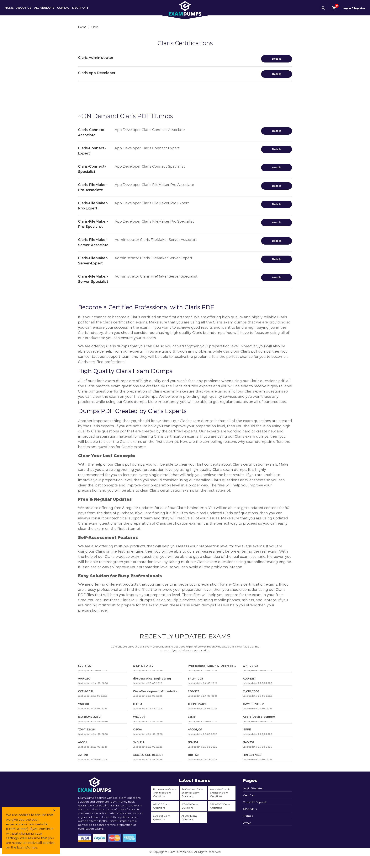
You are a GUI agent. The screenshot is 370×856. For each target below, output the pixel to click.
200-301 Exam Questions (161, 817)
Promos (248, 815)
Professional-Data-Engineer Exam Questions (192, 793)
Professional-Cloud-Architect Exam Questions (164, 793)
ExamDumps (177, 852)
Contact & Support (72, 7)
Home (9, 7)
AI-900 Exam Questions (189, 817)
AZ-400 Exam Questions (190, 806)
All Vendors (44, 7)
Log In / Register (354, 8)
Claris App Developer (96, 73)
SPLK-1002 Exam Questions (220, 806)
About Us (23, 7)
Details (276, 58)
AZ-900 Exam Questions (161, 806)
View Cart (249, 795)
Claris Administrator (95, 58)
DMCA (247, 822)
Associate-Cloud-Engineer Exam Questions (220, 793)
